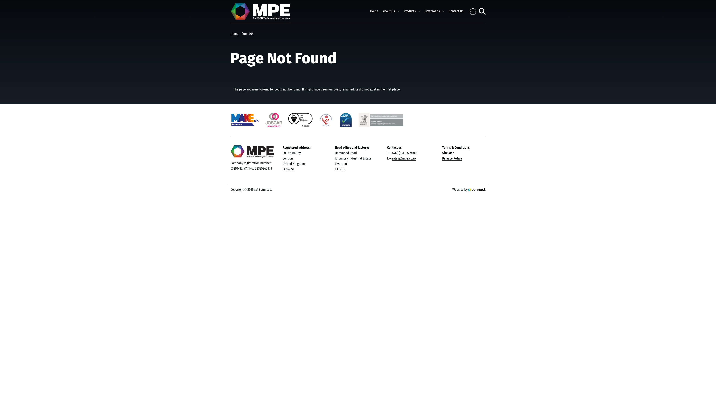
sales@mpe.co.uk (404, 158)
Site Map (448, 153)
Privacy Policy (452, 158)
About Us (389, 11)
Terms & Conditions (456, 147)
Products (410, 11)
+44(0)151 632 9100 (404, 153)
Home (374, 11)
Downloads (432, 11)
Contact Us (456, 11)
